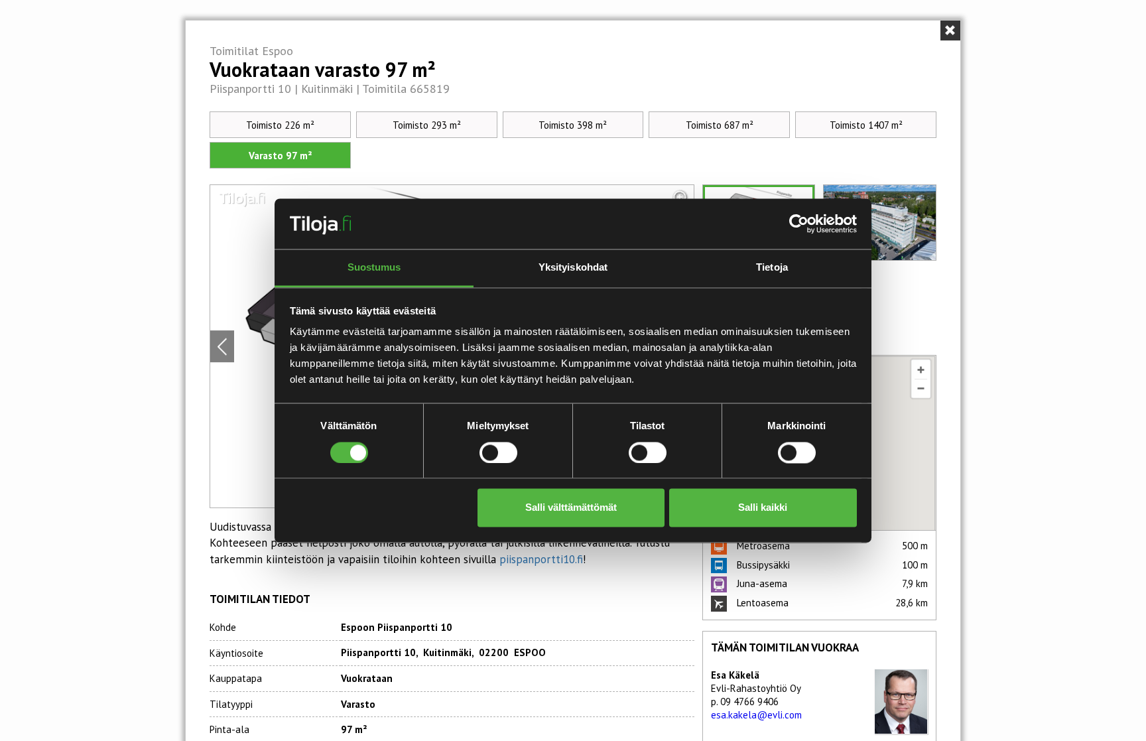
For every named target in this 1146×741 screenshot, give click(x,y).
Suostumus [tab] (374, 267)
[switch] (498, 452)
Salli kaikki (762, 507)
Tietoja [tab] (772, 267)
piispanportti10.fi (541, 559)
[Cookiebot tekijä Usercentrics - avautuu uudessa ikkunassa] (799, 224)
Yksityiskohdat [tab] (573, 267)
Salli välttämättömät (571, 507)
